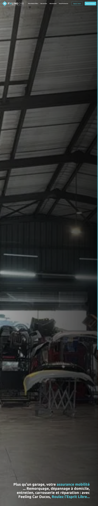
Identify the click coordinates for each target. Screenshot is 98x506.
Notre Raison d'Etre (33, 3)
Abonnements (53, 3)
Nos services (44, 3)
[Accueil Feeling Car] (13, 3)
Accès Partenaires (63, 3)
